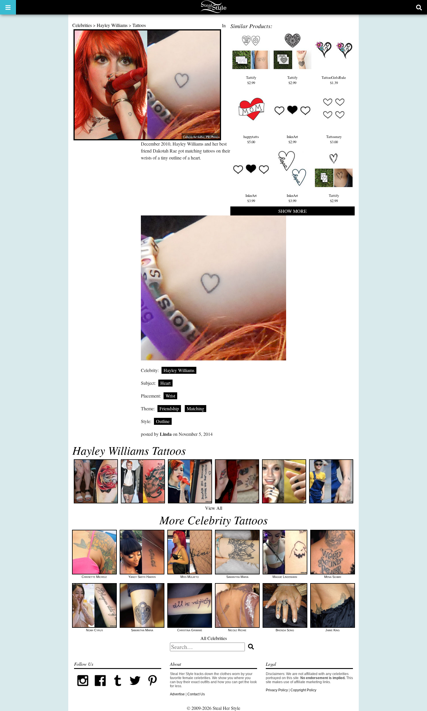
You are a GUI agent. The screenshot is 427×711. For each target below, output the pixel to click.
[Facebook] (100, 688)
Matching (195, 408)
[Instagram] (83, 688)
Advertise (177, 694)
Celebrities (82, 25)
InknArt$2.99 (292, 139)
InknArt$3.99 (251, 198)
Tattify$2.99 (251, 80)
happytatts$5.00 (251, 139)
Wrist (170, 396)
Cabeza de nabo (193, 137)
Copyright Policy (303, 690)
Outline (163, 421)
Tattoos (139, 25)
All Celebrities (213, 638)
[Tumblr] (117, 688)
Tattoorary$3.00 (334, 139)
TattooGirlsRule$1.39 (334, 80)
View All (213, 508)
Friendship (169, 408)
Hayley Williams (112, 25)
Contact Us (196, 694)
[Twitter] (135, 688)
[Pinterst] (152, 688)
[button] (8, 7)
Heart (165, 383)
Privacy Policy (277, 690)
